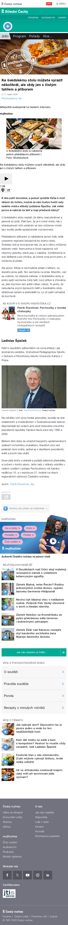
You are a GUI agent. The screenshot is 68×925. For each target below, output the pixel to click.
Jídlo (5, 36)
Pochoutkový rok (12, 98)
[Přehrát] (6, 178)
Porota (9, 696)
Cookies (7, 916)
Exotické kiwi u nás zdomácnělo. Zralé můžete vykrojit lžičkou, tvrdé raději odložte (39, 758)
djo (32, 484)
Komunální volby (12, 817)
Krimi (29, 528)
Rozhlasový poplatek (47, 836)
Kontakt (39, 831)
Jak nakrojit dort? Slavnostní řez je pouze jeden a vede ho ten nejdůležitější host (39, 728)
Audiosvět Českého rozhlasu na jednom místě (26, 556)
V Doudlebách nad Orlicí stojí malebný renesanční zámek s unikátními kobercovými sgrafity (41, 573)
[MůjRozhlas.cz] (6, 114)
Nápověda (41, 817)
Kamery (62, 18)
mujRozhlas (8, 518)
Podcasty (8, 851)
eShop (6, 826)
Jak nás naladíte (44, 812)
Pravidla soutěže (16, 684)
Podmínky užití (39, 916)
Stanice (7, 821)
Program (33, 18)
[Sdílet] (8, 190)
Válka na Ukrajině (13, 812)
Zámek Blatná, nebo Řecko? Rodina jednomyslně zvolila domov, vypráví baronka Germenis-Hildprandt (40, 588)
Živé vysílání (11, 541)
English (54, 916)
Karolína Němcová (32, 410)
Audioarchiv (48, 18)
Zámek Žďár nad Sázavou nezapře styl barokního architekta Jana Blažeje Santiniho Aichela (38, 633)
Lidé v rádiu (42, 821)
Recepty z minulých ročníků (24, 708)
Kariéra (39, 826)
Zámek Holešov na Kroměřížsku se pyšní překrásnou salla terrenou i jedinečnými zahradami (39, 618)
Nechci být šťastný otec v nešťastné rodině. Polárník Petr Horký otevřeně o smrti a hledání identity (40, 603)
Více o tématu (13, 720)
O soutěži (11, 672)
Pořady (34, 36)
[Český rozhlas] (12, 4)
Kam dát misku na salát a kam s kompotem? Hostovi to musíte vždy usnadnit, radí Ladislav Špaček (40, 743)
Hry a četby (11, 528)
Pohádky (9, 534)
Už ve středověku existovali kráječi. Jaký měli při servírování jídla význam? (39, 774)
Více (48, 36)
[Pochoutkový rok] (34, 56)
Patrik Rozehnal (19, 484)
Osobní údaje (21, 916)
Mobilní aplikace (12, 856)
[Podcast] (3, 190)
